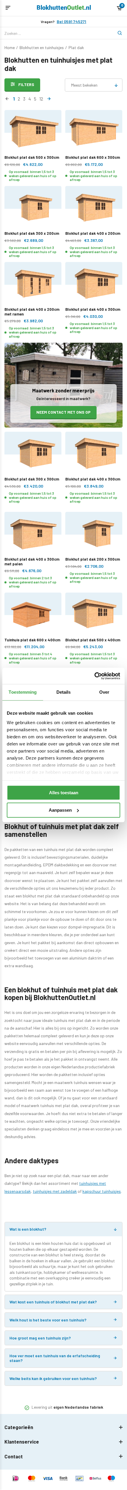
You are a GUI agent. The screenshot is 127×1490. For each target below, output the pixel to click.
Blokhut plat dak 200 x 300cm (92, 559)
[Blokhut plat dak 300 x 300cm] (32, 454)
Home (9, 47)
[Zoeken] (117, 33)
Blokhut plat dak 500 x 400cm (92, 640)
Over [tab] (104, 692)
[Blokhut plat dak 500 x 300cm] (32, 132)
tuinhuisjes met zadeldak (55, 1191)
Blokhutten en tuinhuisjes (41, 47)
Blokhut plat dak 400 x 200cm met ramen (31, 311)
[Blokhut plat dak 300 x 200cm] (32, 208)
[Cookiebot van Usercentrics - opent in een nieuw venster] (94, 676)
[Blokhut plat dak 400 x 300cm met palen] (32, 534)
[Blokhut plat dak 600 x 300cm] (93, 132)
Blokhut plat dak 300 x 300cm (31, 479)
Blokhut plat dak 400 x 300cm (92, 309)
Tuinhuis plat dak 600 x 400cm (32, 640)
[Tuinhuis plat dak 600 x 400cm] (32, 615)
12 (41, 98)
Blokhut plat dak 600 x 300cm (92, 157)
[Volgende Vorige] (49, 99)
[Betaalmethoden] (15, 1479)
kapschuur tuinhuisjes (101, 1191)
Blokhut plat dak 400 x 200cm (92, 233)
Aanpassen (60, 810)
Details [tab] (63, 692)
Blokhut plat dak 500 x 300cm (31, 157)
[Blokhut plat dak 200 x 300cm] (93, 534)
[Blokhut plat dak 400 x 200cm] (93, 208)
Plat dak (76, 47)
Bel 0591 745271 (71, 21)
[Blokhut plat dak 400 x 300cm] (93, 284)
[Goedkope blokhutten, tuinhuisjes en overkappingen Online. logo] (64, 8)
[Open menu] (8, 8)
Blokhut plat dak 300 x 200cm (31, 233)
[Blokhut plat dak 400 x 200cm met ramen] (32, 284)
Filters (26, 84)
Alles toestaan (63, 792)
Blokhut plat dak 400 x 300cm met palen (31, 561)
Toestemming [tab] (23, 692)
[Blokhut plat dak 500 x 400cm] (93, 615)
